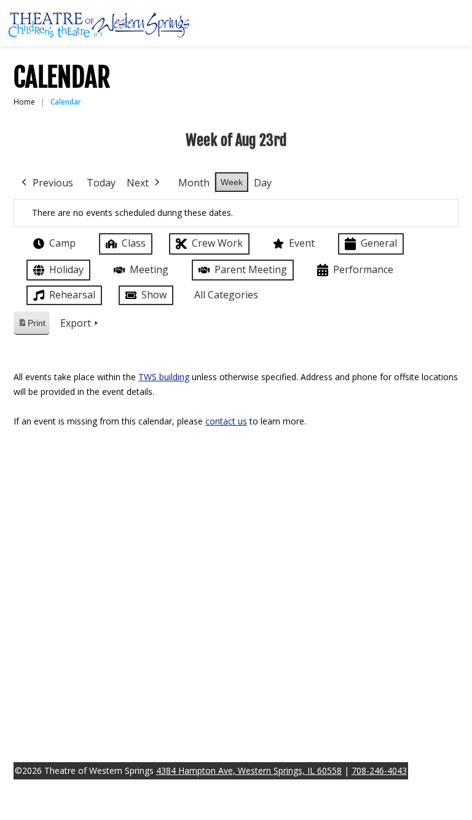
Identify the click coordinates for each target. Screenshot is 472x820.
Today (101, 182)
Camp (62, 243)
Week (232, 182)
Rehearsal (72, 294)
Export (75, 323)
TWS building (163, 377)
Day (263, 182)
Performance (363, 269)
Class (134, 243)
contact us (226, 421)
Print (31, 326)
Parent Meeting (250, 269)
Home (24, 102)
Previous (53, 182)
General (379, 243)
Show (154, 294)
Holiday (66, 269)
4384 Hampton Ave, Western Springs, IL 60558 (249, 770)
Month (194, 182)
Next (138, 182)
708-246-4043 (379, 770)
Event (302, 243)
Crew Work (217, 243)
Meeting (149, 269)
